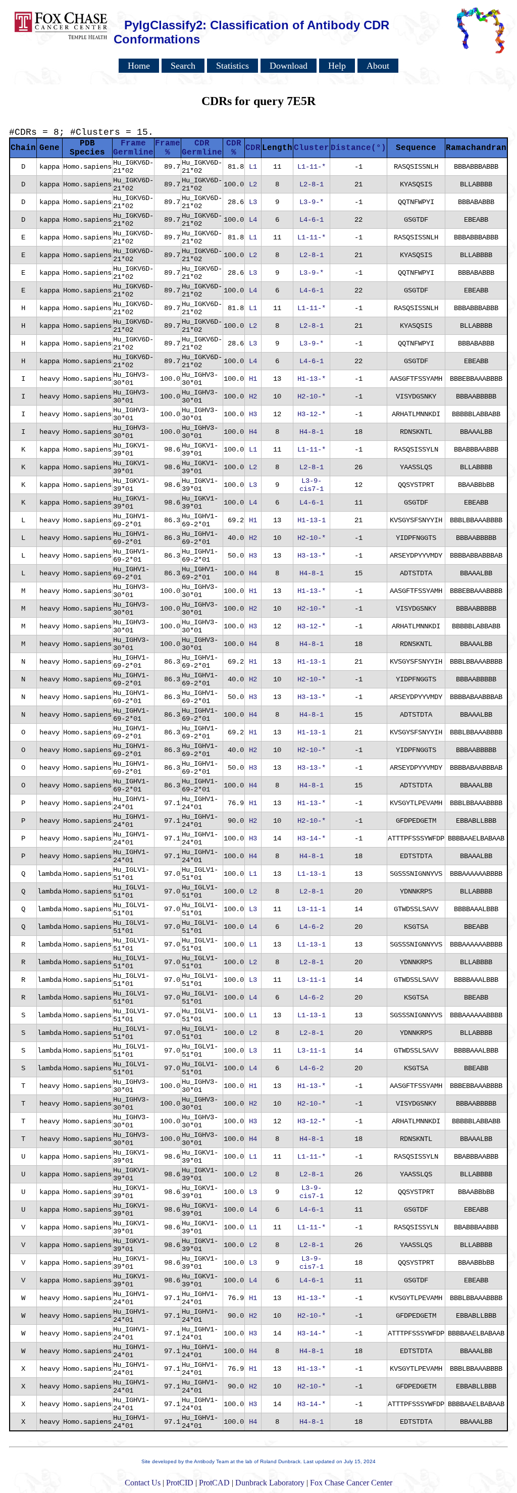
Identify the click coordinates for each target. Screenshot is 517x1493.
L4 (253, 220)
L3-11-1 (311, 909)
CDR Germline (202, 148)
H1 (253, 379)
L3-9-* (311, 202)
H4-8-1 (311, 432)
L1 (253, 167)
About (378, 66)
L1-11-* (311, 167)
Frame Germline (133, 148)
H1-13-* (311, 379)
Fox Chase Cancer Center (351, 1482)
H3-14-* (311, 838)
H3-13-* (311, 556)
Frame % (167, 148)
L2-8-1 (311, 184)
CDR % (233, 148)
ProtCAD (214, 1482)
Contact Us (143, 1482)
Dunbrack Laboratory (269, 1482)
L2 (253, 184)
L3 (253, 202)
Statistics (232, 66)
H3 (253, 414)
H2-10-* (311, 396)
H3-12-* (311, 414)
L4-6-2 (311, 927)
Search (183, 66)
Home (139, 66)
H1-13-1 (311, 520)
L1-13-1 (311, 874)
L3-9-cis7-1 (311, 485)
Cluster (311, 148)
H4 (253, 432)
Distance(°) (358, 148)
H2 (253, 396)
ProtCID (179, 1482)
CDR (253, 148)
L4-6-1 (311, 220)
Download (288, 66)
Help (337, 66)
